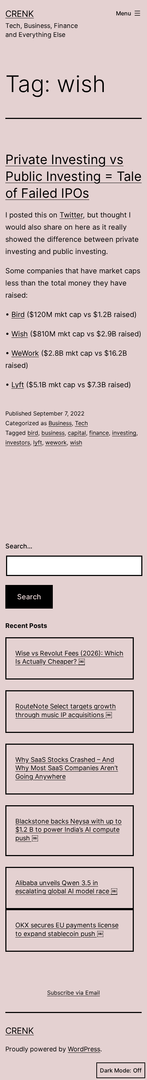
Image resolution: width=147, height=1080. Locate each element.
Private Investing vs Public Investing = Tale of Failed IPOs (73, 176)
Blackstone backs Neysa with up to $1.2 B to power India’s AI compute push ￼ (68, 829)
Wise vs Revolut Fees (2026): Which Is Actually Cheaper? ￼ (69, 657)
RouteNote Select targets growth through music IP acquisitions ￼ (65, 710)
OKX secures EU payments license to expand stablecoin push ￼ (66, 929)
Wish (19, 334)
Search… (18, 546)
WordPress (84, 1049)
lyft (37, 442)
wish (76, 442)
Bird (18, 314)
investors (17, 442)
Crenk (19, 14)
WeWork (25, 353)
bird (32, 432)
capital (77, 432)
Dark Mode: (115, 1070)
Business (60, 423)
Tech (81, 423)
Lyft (17, 384)
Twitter (71, 215)
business (53, 432)
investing (124, 432)
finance (99, 432)
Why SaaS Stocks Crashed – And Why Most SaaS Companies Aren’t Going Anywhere (66, 768)
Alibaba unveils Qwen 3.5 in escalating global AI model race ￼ (66, 887)
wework (56, 442)
